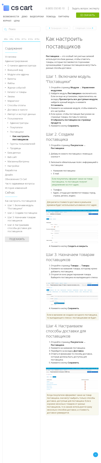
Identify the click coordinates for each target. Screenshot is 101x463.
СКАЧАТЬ (89, 15)
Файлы (11, 83)
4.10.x (17, 39)
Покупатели (16, 127)
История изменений (16, 187)
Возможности (11, 16)
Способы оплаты (17, 105)
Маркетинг (13, 100)
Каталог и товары (17, 92)
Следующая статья (83, 28)
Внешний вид (15, 69)
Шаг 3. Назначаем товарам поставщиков (21, 219)
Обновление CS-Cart (16, 179)
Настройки (13, 165)
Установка (10, 56)
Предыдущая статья (59, 28)
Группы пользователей (22, 143)
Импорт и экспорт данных (22, 114)
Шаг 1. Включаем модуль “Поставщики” (21, 207)
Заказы (11, 96)
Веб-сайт (12, 157)
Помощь (51, 16)
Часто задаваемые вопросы (20, 183)
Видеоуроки (37, 16)
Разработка (11, 170)
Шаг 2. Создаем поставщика (22, 212)
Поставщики (17, 131)
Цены (17, 20)
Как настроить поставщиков (20, 138)
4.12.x (30, 39)
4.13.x (37, 39)
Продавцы (15, 148)
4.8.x (6, 39)
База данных (14, 152)
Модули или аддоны (18, 74)
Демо (24, 16)
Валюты (12, 78)
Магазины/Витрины (18, 161)
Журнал (7, 20)
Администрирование (16, 61)
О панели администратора (22, 65)
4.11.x (24, 39)
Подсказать (17, 239)
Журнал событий (17, 87)
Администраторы (19, 122)
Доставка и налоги (17, 109)
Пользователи (15, 118)
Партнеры (63, 16)
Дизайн (9, 174)
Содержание (13, 48)
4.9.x (11, 39)
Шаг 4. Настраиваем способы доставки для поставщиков (19, 228)
